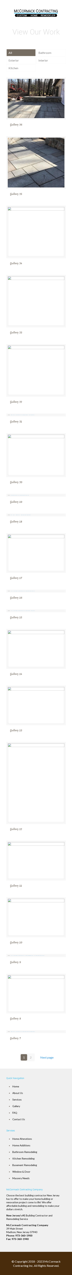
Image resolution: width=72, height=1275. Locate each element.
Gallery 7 (15, 1038)
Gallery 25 (16, 194)
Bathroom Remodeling (24, 1152)
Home (15, 1086)
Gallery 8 (15, 1018)
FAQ (14, 1112)
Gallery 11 (16, 885)
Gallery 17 (16, 578)
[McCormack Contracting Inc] (36, 12)
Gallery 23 (16, 332)
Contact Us (18, 1119)
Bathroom (44, 52)
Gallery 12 (16, 829)
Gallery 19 (16, 502)
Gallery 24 (16, 263)
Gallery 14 (16, 674)
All (10, 52)
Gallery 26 (16, 124)
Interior (43, 60)
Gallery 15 (16, 617)
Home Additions (21, 1145)
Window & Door (21, 1171)
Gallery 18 (16, 521)
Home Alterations (22, 1138)
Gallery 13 (16, 730)
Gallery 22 (16, 402)
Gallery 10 (16, 942)
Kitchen (13, 68)
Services (17, 1099)
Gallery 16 (16, 597)
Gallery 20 (16, 482)
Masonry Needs (21, 1178)
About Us (17, 1093)
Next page (47, 1057)
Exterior (13, 60)
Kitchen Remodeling (23, 1158)
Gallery (16, 1106)
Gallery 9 (15, 962)
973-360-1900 (23, 1235)
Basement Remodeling (24, 1165)
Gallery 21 (16, 421)
